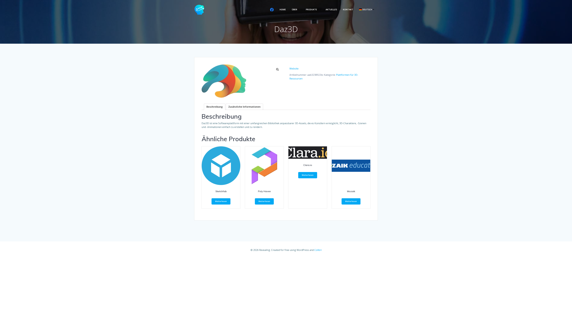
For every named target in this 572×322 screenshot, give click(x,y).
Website (294, 68)
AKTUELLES (331, 9)
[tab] (214, 107)
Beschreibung (214, 106)
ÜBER (294, 9)
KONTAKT (348, 9)
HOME (283, 9)
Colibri (318, 250)
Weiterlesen (221, 201)
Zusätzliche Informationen (244, 106)
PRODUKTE (311, 9)
